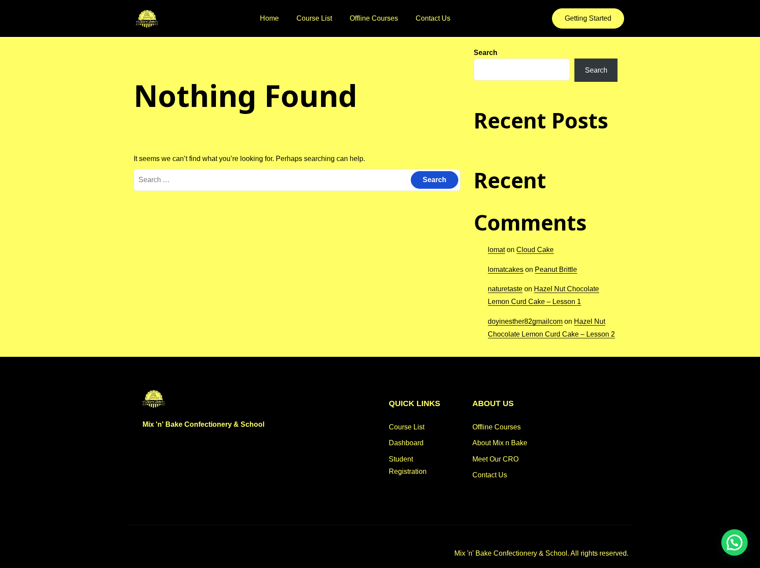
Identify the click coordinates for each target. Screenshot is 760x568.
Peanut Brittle (556, 269)
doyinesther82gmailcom (525, 321)
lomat (496, 249)
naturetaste (505, 289)
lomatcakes (505, 269)
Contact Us (433, 18)
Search (485, 52)
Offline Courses (374, 18)
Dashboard (406, 443)
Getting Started (588, 18)
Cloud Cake (535, 249)
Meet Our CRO (495, 459)
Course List (314, 18)
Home (269, 18)
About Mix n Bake (499, 443)
